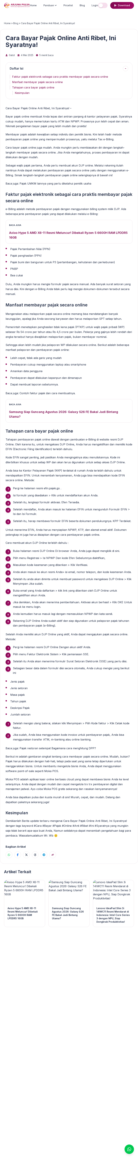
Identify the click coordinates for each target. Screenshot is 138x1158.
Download (124, 5)
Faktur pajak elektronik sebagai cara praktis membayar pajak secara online (60, 76)
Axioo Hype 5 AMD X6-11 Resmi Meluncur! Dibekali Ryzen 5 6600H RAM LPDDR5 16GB (68, 235)
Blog (82, 5)
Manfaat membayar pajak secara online (37, 82)
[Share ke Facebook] (17, 854)
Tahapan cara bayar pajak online (33, 87)
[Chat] (129, 1149)
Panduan (48, 5)
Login (95, 5)
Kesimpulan (22, 93)
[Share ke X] (26, 854)
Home (33, 5)
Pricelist (68, 5)
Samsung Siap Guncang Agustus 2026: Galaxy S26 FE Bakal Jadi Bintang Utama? (63, 414)
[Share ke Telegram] (44, 854)
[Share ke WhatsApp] (9, 854)
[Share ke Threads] (35, 854)
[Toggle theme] (103, 5)
